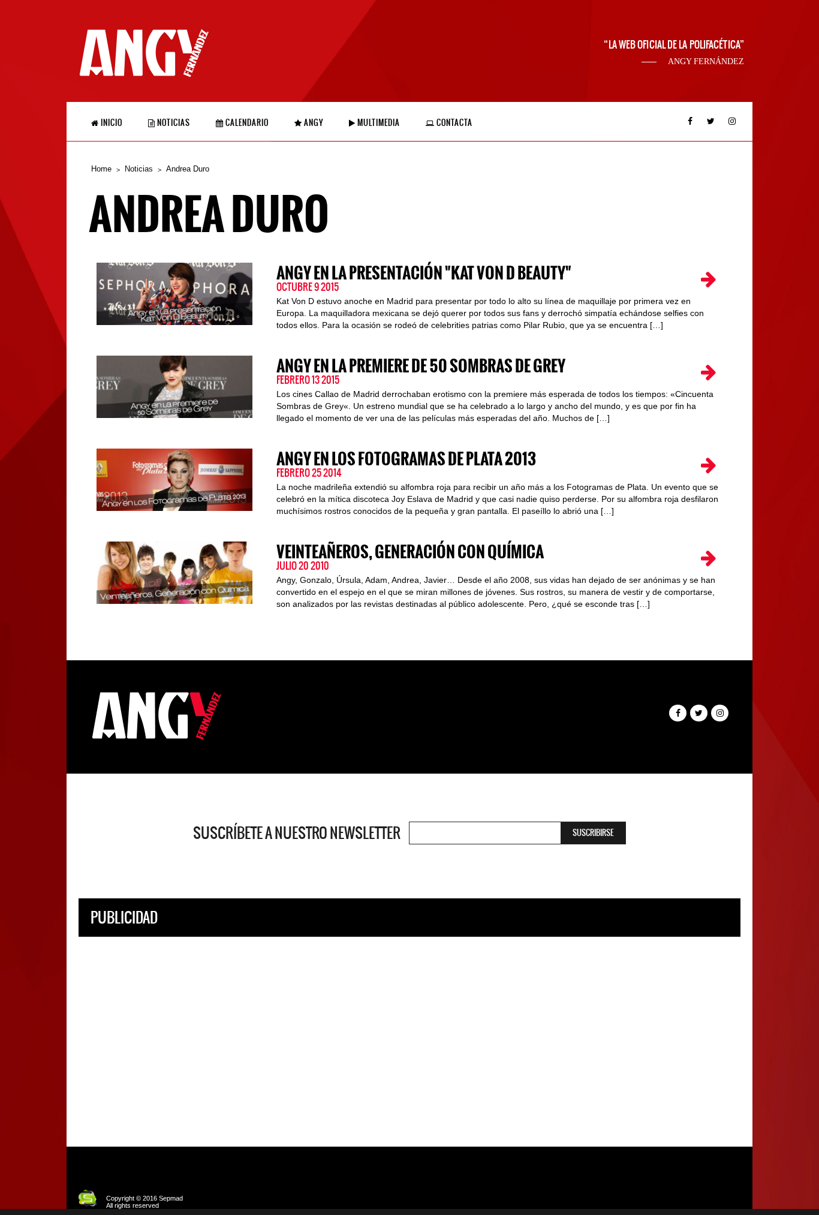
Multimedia (378, 122)
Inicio (110, 122)
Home (101, 168)
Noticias (172, 122)
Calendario (246, 122)
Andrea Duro (187, 168)
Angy (312, 122)
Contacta (453, 122)
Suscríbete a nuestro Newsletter (297, 833)
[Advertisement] (409, 1033)
